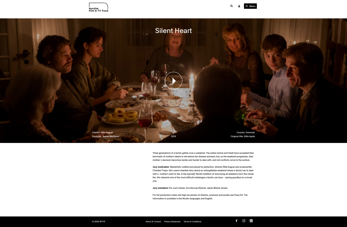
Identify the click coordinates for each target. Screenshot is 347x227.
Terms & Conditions (192, 221)
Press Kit (238, 194)
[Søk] (231, 6)
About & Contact (153, 221)
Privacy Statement (172, 221)
